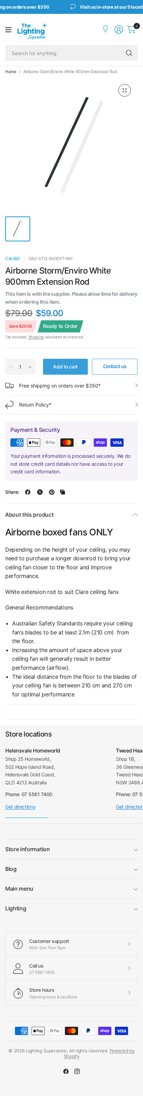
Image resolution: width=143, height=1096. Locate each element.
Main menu (19, 888)
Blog (11, 868)
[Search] (129, 53)
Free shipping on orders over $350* (60, 386)
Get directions (20, 807)
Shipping (36, 337)
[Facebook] (66, 1071)
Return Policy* (35, 405)
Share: (12, 492)
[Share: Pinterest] (51, 492)
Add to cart (65, 366)
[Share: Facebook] (27, 492)
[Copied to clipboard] (62, 492)
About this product (29, 514)
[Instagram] (77, 1071)
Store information (27, 849)
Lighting (15, 908)
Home (10, 72)
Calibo (12, 258)
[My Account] (106, 29)
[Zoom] (124, 90)
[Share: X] (39, 492)
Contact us (115, 366)
